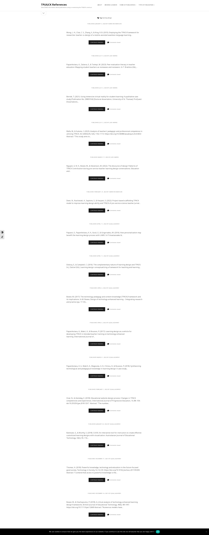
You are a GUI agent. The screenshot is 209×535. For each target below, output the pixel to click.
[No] (206, 532)
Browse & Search (111, 5)
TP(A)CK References (54, 4)
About (100, 5)
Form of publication (127, 5)
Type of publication (146, 5)
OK (158, 531)
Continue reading (96, 42)
